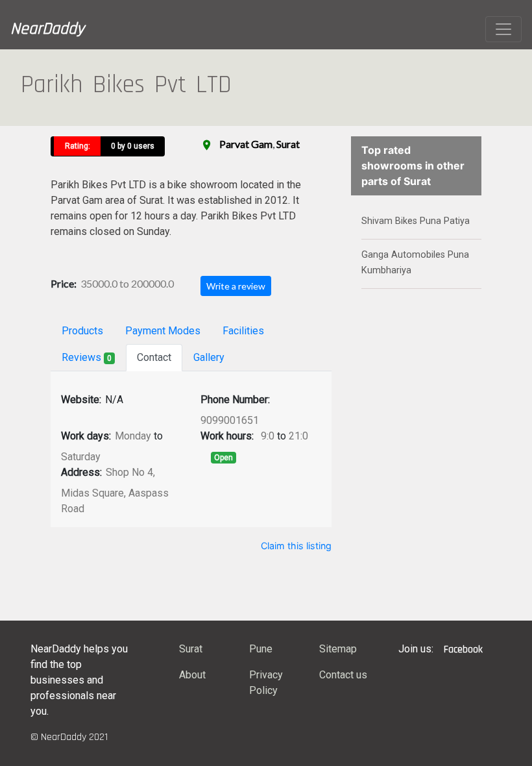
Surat (288, 144)
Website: (81, 399)
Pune (260, 649)
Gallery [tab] (208, 357)
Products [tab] (82, 331)
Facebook (463, 649)
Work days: (86, 436)
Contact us (343, 675)
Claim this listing (296, 545)
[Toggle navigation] (503, 29)
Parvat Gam (245, 144)
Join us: (415, 649)
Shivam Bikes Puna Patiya (415, 221)
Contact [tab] (154, 357)
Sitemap (338, 649)
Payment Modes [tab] (162, 331)
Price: (64, 283)
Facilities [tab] (243, 331)
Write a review (235, 285)
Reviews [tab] (87, 357)
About (192, 675)
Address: (81, 472)
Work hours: (227, 436)
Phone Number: (235, 399)
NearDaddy (47, 29)
